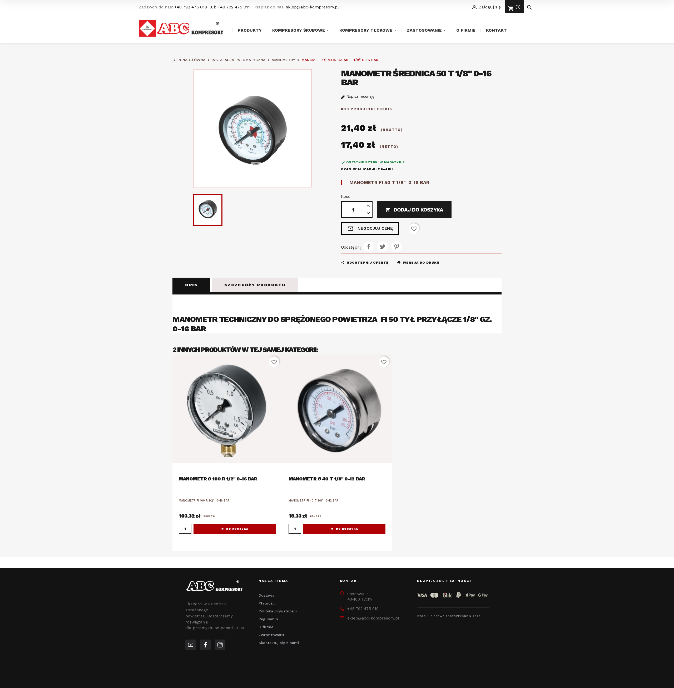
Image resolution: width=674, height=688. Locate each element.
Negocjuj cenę (370, 228)
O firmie (266, 627)
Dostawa (266, 595)
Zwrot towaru (271, 635)
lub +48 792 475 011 (230, 6)
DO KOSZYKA (237, 528)
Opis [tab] (191, 284)
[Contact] (205, 645)
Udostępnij (368, 246)
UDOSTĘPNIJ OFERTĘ (365, 262)
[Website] (190, 645)
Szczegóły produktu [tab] (255, 284)
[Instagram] (220, 645)
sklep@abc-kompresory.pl (312, 6)
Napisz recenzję (359, 96)
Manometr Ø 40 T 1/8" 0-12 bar (327, 478)
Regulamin (268, 619)
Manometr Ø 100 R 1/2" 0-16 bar (218, 478)
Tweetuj (382, 246)
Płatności (267, 603)
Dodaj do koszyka (414, 210)
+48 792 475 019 (190, 6)
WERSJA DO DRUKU (418, 262)
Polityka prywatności (278, 611)
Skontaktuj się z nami (279, 643)
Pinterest (396, 246)
